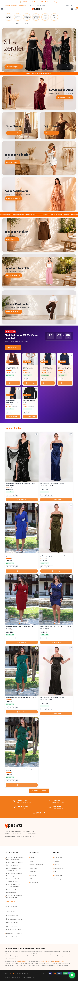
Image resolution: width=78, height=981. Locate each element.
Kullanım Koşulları (12, 915)
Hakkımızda (31, 5)
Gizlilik (7, 977)
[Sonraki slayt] (71, 67)
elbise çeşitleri (45, 961)
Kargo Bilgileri (59, 879)
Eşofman (33, 875)
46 (10, 495)
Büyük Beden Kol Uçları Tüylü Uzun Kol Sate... (13, 886)
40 (7, 378)
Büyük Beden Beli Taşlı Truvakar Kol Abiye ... (13, 869)
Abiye (32, 857)
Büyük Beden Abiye (36, 864)
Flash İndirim (34, 882)
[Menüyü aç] (2, 9)
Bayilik (57, 864)
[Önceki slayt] (59, 67)
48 (13, 495)
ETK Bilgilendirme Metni (14, 933)
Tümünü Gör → (13, 347)
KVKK (34, 977)
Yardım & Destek (40, 5)
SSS (56, 872)
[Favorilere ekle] (18, 355)
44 (27, 378)
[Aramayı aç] (72, 9)
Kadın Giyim (34, 868)
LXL (28, 412)
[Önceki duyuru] (4, 2)
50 (17, 495)
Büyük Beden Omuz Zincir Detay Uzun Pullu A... (14, 858)
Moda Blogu (58, 875)
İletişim (57, 861)
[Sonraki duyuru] (74, 2)
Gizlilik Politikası (11, 912)
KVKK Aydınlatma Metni (13, 930)
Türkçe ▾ (67, 5)
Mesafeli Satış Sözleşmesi (14, 937)
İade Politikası (27, 977)
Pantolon (33, 872)
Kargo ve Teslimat (12, 923)
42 (10, 378)
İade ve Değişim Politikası (14, 919)
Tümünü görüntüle (39, 791)
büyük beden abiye (58, 961)
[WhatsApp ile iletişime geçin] (72, 975)
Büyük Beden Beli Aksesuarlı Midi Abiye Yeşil (15, 891)
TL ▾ (72, 5)
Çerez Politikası (11, 926)
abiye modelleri (22, 961)
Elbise (32, 861)
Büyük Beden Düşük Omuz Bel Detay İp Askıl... (14, 864)
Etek (31, 879)
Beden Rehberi (59, 868)
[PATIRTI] (37, 9)
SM (24, 412)
